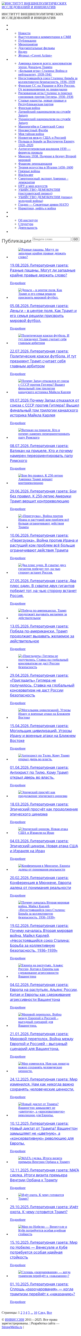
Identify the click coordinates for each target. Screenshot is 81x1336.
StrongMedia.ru (12, 1327)
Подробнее (18, 283)
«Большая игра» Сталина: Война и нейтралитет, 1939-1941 (42, 72)
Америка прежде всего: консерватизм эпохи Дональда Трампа (45, 65)
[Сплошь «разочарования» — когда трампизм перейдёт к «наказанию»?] (44, 1276)
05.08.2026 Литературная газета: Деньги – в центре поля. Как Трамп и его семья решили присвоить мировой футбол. (43, 313)
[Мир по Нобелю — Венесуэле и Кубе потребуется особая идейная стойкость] (44, 1234)
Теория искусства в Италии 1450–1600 (45, 167)
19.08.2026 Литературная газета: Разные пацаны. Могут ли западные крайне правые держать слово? (42, 270)
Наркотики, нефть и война (37, 208)
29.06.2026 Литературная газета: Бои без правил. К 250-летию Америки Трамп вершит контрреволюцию (43, 496)
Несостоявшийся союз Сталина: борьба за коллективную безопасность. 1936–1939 (47, 80)
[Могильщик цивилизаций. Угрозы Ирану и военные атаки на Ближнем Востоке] (44, 717)
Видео (22, 51)
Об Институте (20, 216)
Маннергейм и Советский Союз (41, 126)
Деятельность (27, 227)
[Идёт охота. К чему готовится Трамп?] (44, 1198)
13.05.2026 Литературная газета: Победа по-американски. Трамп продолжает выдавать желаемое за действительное (42, 633)
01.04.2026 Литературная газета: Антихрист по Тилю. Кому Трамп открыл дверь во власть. (39, 772)
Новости (24, 33)
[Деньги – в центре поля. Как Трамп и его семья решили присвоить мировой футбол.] (44, 297)
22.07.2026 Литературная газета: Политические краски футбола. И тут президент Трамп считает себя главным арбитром (43, 358)
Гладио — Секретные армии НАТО (43, 204)
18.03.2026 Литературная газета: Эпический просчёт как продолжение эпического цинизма (44, 809)
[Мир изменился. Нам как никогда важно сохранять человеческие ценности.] (44, 1071)
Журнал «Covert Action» (35, 55)
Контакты (17, 232)
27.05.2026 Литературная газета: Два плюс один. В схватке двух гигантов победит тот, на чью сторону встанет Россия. (43, 588)
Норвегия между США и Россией (42, 137)
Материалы (18, 29)
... (32, 1312)
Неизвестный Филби (33, 130)
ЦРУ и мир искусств (33, 186)
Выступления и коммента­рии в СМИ (44, 37)
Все (49, 1312)
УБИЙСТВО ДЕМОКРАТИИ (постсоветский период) (39, 191)
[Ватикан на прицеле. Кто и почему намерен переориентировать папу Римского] (44, 437)
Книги (14, 59)
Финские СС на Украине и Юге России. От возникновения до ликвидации (46, 87)
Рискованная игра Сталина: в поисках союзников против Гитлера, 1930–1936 (45, 94)
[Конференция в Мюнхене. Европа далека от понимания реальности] (44, 869)
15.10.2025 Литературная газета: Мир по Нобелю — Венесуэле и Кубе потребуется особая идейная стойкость (43, 1250)
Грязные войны (29, 171)
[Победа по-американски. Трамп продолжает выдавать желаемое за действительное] (44, 618)
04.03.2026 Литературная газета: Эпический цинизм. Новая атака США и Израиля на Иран (44, 845)
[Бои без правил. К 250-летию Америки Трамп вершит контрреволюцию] (44, 483)
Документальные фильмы (36, 48)
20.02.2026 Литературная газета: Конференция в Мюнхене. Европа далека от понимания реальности (40, 882)
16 (35, 1312)
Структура (25, 224)
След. (42, 1312)
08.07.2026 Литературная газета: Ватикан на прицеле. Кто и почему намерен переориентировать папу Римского (41, 453)
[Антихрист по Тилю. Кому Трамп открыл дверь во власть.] (44, 759)
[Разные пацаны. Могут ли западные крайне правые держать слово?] (44, 257)
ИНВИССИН (14, 1319)
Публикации (27, 40)
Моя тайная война (31, 134)
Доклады (16, 212)
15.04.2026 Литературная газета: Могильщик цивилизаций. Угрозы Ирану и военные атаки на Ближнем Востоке (43, 733)
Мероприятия (28, 44)
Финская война (29, 108)
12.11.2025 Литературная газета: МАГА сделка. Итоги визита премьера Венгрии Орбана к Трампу (44, 1175)
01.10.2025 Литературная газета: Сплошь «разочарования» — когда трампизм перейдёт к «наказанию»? (42, 1288)
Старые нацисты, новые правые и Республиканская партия (42, 102)
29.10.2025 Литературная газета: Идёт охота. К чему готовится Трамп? (44, 1209)
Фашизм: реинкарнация (35, 163)
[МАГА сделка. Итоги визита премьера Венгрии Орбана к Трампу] (44, 1162)
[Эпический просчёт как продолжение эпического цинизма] (44, 796)
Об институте (28, 220)
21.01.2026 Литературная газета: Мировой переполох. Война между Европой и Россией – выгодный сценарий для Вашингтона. (41, 1041)
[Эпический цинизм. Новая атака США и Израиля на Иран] (44, 832)
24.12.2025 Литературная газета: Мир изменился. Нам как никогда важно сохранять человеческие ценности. (43, 1084)
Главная (16, 25)
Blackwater (25, 175)
